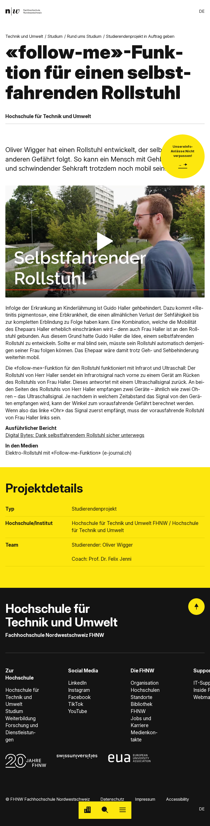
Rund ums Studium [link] (84, 36)
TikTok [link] (75, 704)
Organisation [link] (145, 683)
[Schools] (87, 810)
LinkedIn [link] (77, 683)
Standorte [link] (141, 697)
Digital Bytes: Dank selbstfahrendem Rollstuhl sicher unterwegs (74, 435)
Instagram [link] (79, 690)
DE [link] (202, 11)
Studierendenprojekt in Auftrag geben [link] (140, 36)
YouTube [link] (77, 711)
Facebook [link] (79, 697)
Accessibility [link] (177, 799)
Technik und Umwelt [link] (24, 36)
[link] (23, 11)
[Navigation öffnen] (122, 810)
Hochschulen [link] (145, 690)
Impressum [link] (145, 799)
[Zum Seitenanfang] (196, 606)
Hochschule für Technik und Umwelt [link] (22, 697)
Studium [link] (54, 36)
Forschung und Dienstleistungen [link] (21, 732)
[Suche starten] (105, 810)
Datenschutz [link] (112, 799)
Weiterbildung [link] (20, 718)
